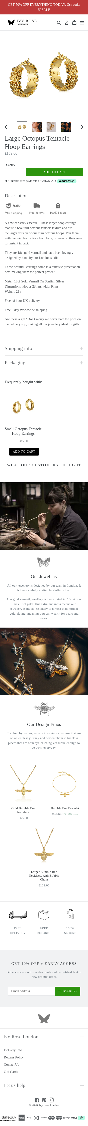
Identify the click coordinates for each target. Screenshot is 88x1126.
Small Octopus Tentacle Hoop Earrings (23, 431)
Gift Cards (11, 1072)
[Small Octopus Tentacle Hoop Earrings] (23, 405)
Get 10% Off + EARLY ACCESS (44, 963)
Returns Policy (14, 1057)
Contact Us (11, 1064)
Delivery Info (13, 1050)
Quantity (10, 165)
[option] (22, 126)
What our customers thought (44, 465)
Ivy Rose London (49, 1105)
